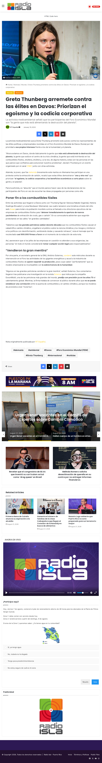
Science (57, 274)
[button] (51, 635)
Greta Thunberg (35, 355)
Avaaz (12, 209)
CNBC (29, 166)
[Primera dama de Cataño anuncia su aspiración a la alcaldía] (19, 506)
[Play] (6, 593)
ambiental (34, 350)
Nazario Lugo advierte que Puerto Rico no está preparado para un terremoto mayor (82, 520)
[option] (51, 416)
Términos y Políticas (81, 755)
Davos (48, 350)
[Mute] (74, 593)
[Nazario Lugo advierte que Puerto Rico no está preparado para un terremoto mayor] (82, 506)
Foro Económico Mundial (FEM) (73, 350)
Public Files (95, 755)
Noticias (17, 85)
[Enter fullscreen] (96, 593)
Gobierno (51, 405)
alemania (19, 350)
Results (85, 682)
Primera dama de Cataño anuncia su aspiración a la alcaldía (18, 518)
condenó (67, 255)
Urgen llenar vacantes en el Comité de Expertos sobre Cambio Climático (51, 417)
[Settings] (91, 593)
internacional (55, 355)
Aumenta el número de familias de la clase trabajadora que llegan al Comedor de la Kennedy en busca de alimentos (49, 521)
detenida (33, 172)
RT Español (14, 127)
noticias (72, 355)
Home (9, 85)
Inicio (70, 755)
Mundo (24, 85)
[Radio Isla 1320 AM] (19, 6)
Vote (95, 682)
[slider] (37, 593)
